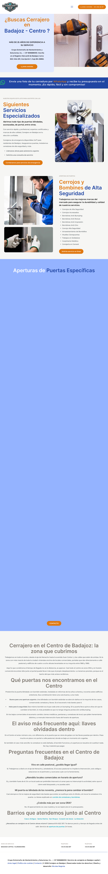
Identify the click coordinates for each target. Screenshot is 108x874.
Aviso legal (12, 863)
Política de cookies (25, 863)
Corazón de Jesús (66, 819)
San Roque (53, 819)
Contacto (38, 863)
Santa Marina (42, 819)
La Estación (79, 819)
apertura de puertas (57, 827)
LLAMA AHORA (86, 7)
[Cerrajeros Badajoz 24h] (10, 7)
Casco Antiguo (30, 819)
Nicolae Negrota (58, 866)
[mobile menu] (72, 7)
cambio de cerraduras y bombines (66, 797)
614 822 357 (59, 823)
